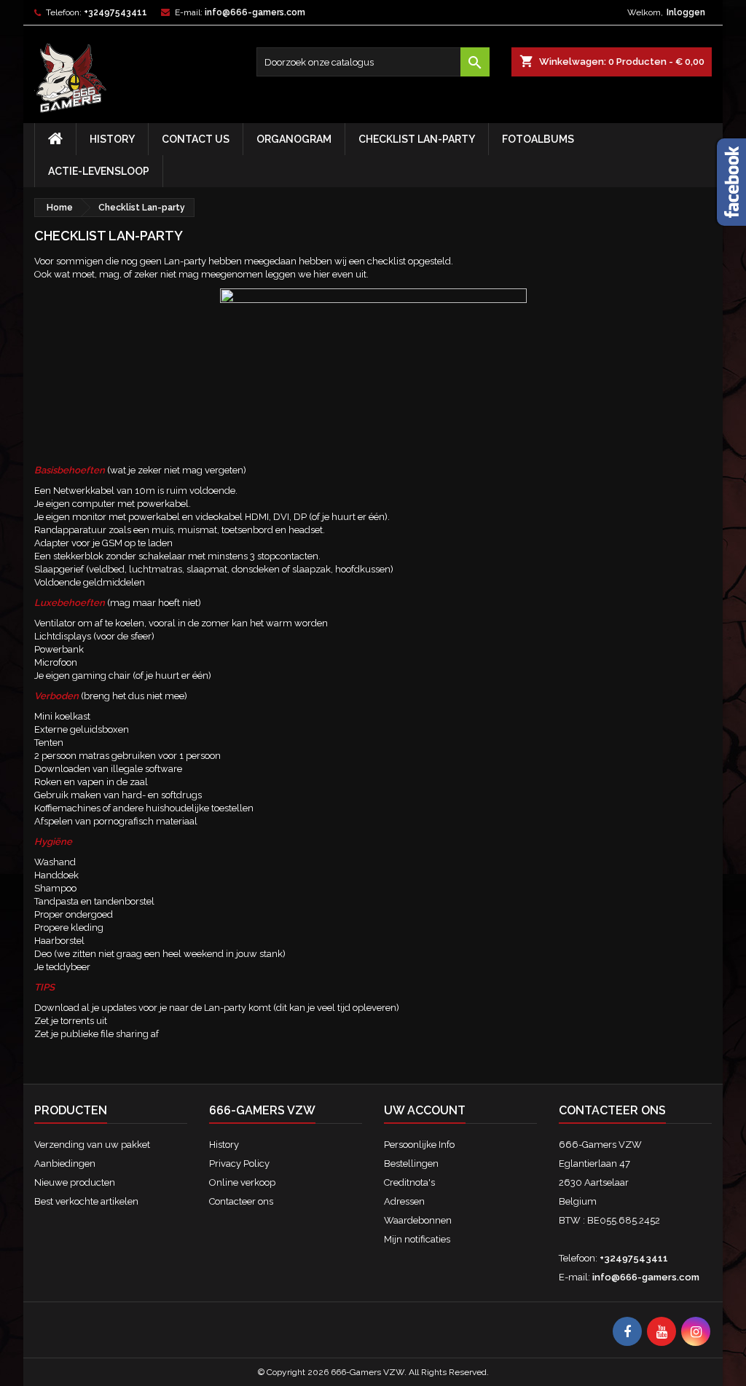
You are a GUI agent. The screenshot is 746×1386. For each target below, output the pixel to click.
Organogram (293, 139)
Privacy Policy (239, 1163)
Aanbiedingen (64, 1163)
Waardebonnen (418, 1220)
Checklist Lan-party (416, 139)
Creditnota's (409, 1182)
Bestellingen (411, 1163)
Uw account (425, 1110)
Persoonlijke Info (419, 1144)
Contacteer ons (241, 1201)
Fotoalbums (538, 139)
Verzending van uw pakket (92, 1144)
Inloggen (686, 12)
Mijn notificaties (417, 1239)
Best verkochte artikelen (86, 1201)
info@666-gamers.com (255, 12)
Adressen (404, 1201)
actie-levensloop (98, 171)
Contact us (195, 139)
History (112, 139)
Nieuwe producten (74, 1182)
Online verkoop (242, 1182)
